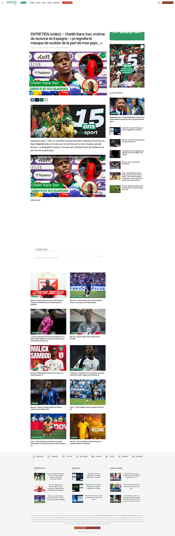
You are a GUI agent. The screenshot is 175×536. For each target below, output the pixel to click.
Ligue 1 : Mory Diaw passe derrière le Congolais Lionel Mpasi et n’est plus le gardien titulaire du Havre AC (48, 443)
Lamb (43, 2)
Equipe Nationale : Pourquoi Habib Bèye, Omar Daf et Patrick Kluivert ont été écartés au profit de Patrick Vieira (127, 119)
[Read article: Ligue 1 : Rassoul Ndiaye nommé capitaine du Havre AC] (88, 392)
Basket (38, 2)
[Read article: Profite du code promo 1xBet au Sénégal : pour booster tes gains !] (77, 499)
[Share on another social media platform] (46, 100)
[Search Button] (159, 3)
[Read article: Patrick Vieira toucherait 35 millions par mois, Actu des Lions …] (115, 488)
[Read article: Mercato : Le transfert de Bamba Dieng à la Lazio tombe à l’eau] (115, 143)
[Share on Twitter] (37, 100)
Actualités (61, 517)
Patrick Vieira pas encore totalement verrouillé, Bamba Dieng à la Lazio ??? (131, 475)
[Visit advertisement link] (68, 121)
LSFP (124, 517)
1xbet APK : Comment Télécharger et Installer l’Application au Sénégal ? (93, 475)
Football (32, 2)
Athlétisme (56, 2)
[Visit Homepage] (11, 3)
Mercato (34, 296)
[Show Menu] (2, 2)
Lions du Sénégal (121, 515)
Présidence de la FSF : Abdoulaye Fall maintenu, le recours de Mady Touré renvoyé (133, 152)
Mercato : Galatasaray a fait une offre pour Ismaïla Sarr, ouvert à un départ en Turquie (132, 187)
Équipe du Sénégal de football (104, 515)
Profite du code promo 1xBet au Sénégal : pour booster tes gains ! (93, 497)
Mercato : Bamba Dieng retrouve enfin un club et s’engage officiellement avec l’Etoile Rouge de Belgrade (47, 302)
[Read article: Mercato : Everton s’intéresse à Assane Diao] (115, 165)
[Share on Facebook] (33, 100)
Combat (49, 2)
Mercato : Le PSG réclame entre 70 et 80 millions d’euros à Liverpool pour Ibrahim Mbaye (55, 497)
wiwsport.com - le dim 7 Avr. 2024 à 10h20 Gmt (43, 47)
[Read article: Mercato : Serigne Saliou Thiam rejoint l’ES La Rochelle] (88, 321)
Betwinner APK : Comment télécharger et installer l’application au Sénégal (93, 486)
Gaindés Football (63, 47)
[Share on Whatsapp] (41, 100)
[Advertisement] (87, 17)
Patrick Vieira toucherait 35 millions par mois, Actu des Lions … (132, 486)
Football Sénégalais (132, 515)
